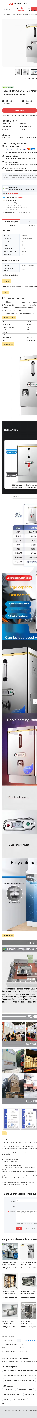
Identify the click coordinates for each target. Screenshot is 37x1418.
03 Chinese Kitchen (8, 1351)
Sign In (5, 212)
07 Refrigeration (7, 1348)
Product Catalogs (29, 1340)
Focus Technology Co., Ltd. (25, 1410)
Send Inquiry (19, 110)
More (3, 1403)
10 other (22, 1344)
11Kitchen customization (9, 1344)
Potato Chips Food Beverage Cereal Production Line (19, 1380)
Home (3, 14)
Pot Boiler (6, 1399)
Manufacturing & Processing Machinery (17, 14)
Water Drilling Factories (25, 1390)
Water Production (9, 1390)
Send (18, 1228)
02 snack (22, 1351)
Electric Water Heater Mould (12, 1394)
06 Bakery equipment (26, 1348)
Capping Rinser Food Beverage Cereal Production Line (20, 1375)
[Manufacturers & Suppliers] (18, 3)
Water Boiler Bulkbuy (20, 1399)
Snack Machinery (9, 1370)
